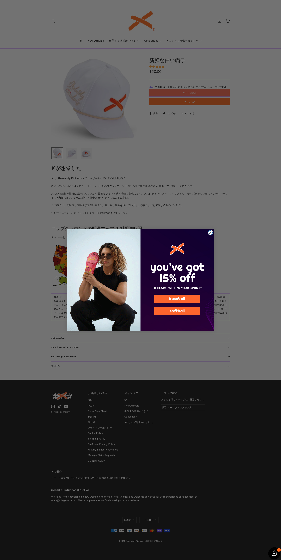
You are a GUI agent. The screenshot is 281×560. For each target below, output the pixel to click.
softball (177, 310)
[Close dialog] (210, 232)
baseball (177, 298)
